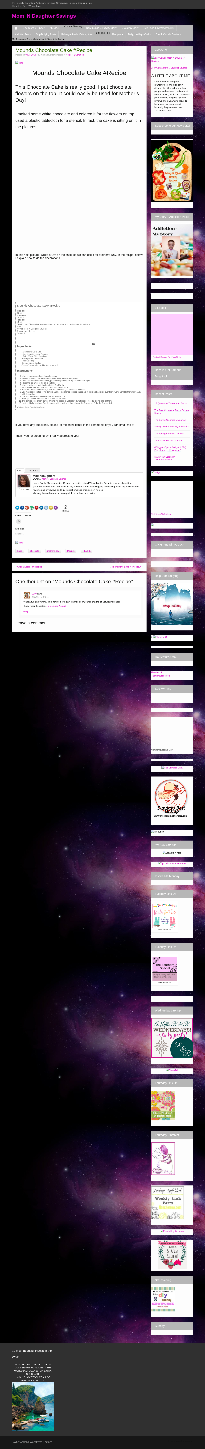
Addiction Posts (22, 34)
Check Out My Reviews (168, 34)
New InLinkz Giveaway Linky (101, 27)
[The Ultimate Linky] (172, 767)
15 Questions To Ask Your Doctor (171, 403)
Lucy (34, 593)
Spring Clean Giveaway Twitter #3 (171, 426)
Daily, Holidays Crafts (139, 34)
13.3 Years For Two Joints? (168, 440)
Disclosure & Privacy (34, 27)
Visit (161, 514)
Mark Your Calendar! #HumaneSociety (164, 458)
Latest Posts (33, 470)
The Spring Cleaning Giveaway (170, 420)
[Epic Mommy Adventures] (172, 863)
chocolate (34, 551)
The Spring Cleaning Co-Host (169, 433)
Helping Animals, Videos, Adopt (77, 34)
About (20, 470)
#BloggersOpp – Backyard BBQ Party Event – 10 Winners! (170, 448)
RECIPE (87, 551)
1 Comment (79, 55)
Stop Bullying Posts (46, 34)
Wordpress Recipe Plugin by (31, 407)
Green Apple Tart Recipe (29, 566)
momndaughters (44, 475)
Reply (25, 612)
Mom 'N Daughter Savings (44, 16)
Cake (19, 551)
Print (93, 344)
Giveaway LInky (130, 27)
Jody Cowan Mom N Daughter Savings (169, 68)
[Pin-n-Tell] (172, 1070)
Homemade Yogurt (56, 606)
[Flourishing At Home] (172, 1231)
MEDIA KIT (56, 27)
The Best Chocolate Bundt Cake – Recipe (171, 411)
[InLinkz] (152, 524)
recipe (68, 55)
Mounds (71, 551)
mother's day (53, 551)
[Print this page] (19, 62)
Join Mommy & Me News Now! (125, 566)
